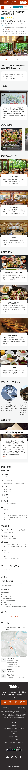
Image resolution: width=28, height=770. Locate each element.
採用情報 (14, 725)
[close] (2, 2)
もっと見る (4, 25)
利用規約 (14, 733)
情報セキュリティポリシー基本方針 (14, 742)
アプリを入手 (23, 2)
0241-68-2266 (10, 671)
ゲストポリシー (14, 739)
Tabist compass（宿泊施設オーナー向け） (14, 728)
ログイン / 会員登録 (17, 7)
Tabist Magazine (14, 731)
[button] (10, 7)
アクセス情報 (11, 29)
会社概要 (14, 722)
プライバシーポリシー (14, 736)
